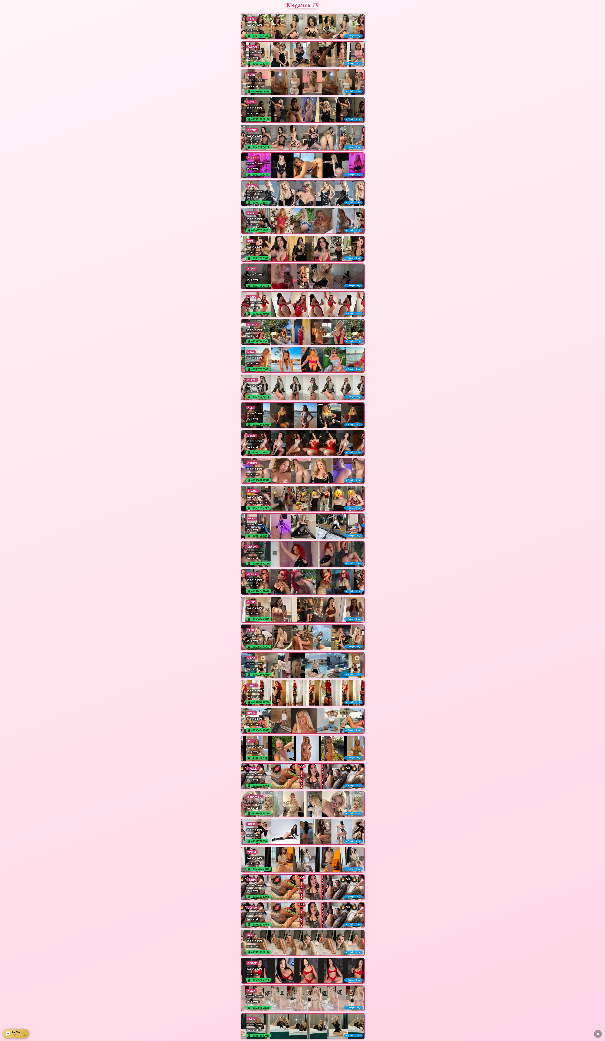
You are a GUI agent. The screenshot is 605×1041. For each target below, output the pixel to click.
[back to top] (598, 1034)
